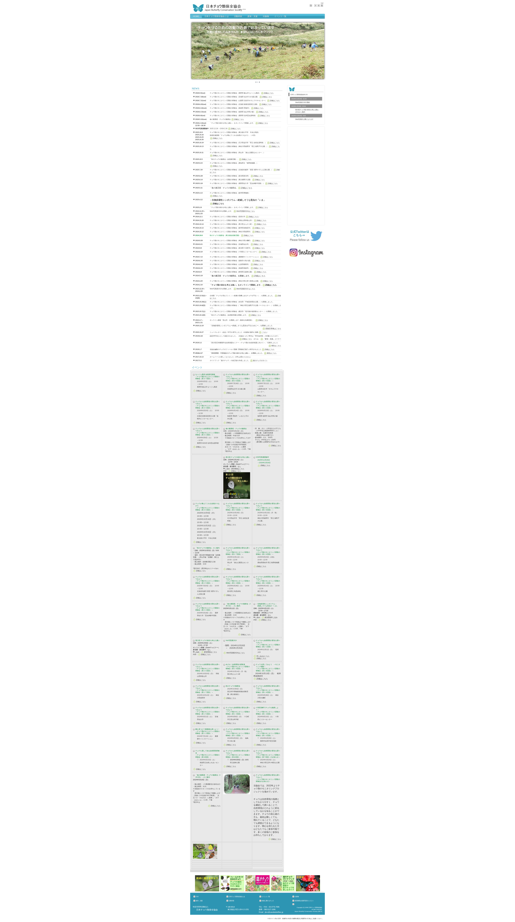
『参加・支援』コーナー (272, 339)
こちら (264, 332)
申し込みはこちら (263, 656)
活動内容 (238, 16)
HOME (196, 16)
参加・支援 (252, 16)
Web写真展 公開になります (304, 119)
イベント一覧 (280, 16)
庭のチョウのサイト (260, 360)
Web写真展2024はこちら (245, 211)
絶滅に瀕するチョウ (268, 900)
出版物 (266, 16)
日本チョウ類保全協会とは (217, 16)
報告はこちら (276, 346)
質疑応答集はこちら (273, 329)
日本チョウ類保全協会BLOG (299, 94)
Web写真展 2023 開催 (302, 102)
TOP (322, 3)
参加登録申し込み (271, 617)
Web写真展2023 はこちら (245, 289)
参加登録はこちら (237, 469)
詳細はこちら (269, 93)
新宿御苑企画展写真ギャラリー (304, 900)
